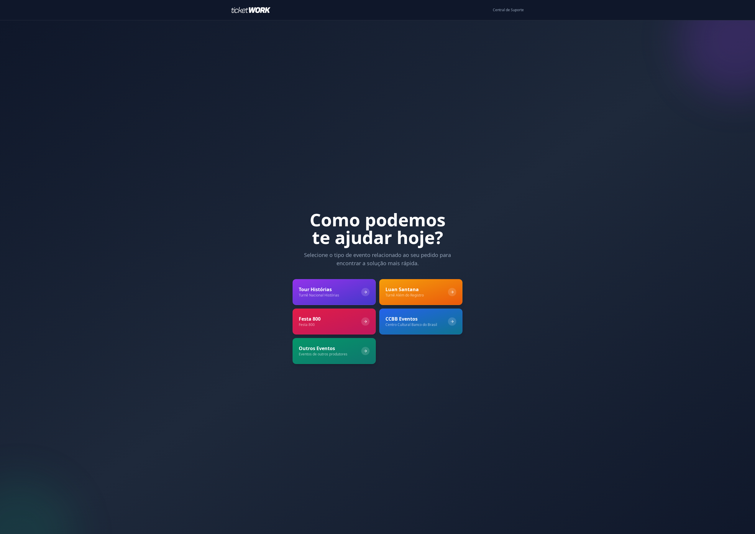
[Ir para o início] (253, 10)
